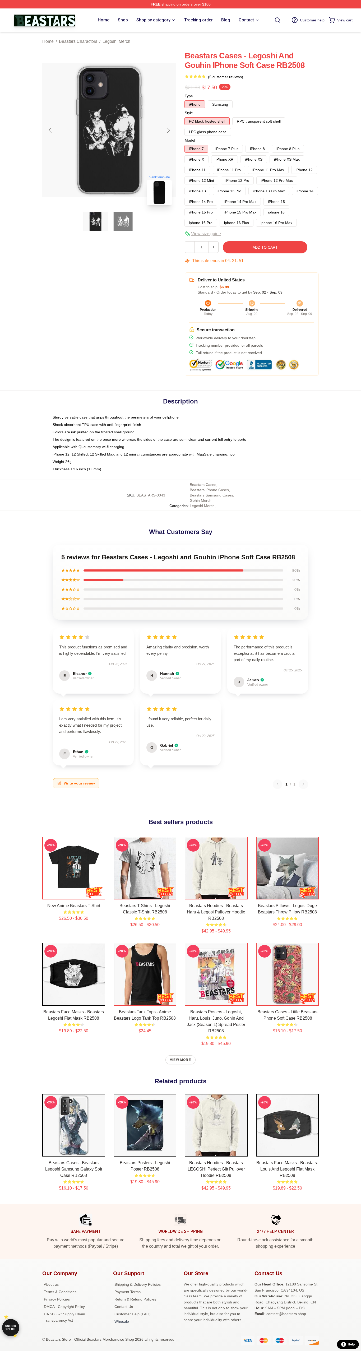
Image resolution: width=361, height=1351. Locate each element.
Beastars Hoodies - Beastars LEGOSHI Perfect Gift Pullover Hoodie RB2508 (216, 1169)
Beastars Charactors (78, 41)
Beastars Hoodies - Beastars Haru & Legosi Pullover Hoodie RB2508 (216, 912)
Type (189, 96)
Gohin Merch (200, 500)
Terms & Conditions (60, 1292)
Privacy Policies (57, 1299)
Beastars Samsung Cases (211, 495)
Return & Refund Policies (135, 1299)
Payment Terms (127, 1292)
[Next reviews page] (303, 784)
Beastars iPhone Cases (209, 490)
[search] (277, 20)
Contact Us (123, 1306)
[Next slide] (168, 130)
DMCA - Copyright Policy (64, 1306)
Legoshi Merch (116, 41)
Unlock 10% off (10, 1327)
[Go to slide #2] (123, 221)
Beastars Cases (203, 484)
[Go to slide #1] (95, 221)
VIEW (73, 894)
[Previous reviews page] (277, 784)
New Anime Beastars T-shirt (73, 905)
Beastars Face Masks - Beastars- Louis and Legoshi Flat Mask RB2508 (287, 1169)
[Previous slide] (50, 130)
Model (190, 140)
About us (51, 1284)
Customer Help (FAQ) (132, 1314)
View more (180, 1060)
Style (189, 113)
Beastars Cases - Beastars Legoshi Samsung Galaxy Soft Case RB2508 (73, 1169)
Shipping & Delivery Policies (137, 1284)
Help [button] (351, 1344)
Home (48, 41)
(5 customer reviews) (225, 77)
